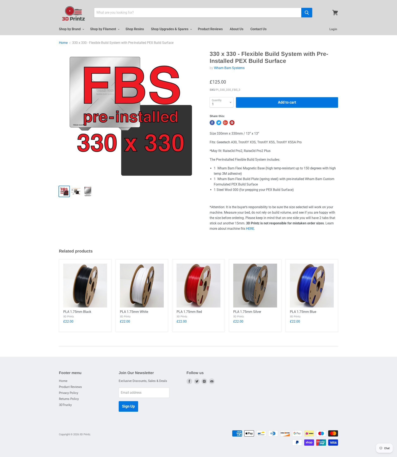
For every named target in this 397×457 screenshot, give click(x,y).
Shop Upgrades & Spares (170, 29)
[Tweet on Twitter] (218, 122)
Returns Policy (69, 399)
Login (333, 29)
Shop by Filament (103, 29)
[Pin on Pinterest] (232, 122)
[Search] (306, 12)
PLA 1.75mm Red (189, 312)
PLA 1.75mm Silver (247, 312)
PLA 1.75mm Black (77, 312)
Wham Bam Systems (229, 68)
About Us (236, 29)
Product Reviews (210, 29)
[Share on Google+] (225, 122)
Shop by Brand (70, 29)
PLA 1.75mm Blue (303, 312)
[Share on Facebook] (212, 122)
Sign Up (128, 406)
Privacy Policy (68, 393)
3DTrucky (65, 405)
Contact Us (258, 29)
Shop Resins (135, 29)
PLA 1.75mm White (134, 312)
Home (63, 43)
